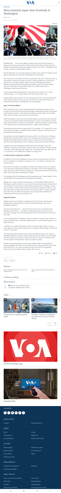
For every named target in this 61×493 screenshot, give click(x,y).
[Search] (50, 491)
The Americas (8, 435)
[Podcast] (23, 412)
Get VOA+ (6, 484)
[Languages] (37, 491)
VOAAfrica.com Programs (11, 466)
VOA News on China (37, 447)
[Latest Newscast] (10, 491)
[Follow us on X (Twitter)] (8, 412)
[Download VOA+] (30, 384)
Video (6, 295)
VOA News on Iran (9, 457)
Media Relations (36, 481)
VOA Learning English (10, 469)
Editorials (34, 466)
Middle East (34, 435)
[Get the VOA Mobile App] (30, 346)
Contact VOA (35, 478)
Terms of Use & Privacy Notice (13, 478)
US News (6, 423)
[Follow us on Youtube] (12, 412)
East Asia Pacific (9, 438)
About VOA (7, 481)
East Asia (7, 7)
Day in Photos (8, 454)
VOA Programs (8, 447)
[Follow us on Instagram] (16, 412)
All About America (36, 423)
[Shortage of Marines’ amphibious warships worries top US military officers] (44, 305)
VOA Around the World (10, 487)
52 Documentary (36, 450)
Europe (33, 432)
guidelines (34, 161)
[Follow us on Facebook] (5, 412)
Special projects (8, 450)
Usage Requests (35, 484)
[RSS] (19, 412)
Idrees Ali (8, 17)
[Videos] (24, 491)
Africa (5, 432)
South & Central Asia (37, 438)
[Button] (55, 24)
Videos (33, 454)
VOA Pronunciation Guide (38, 487)
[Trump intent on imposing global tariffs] (17, 305)
